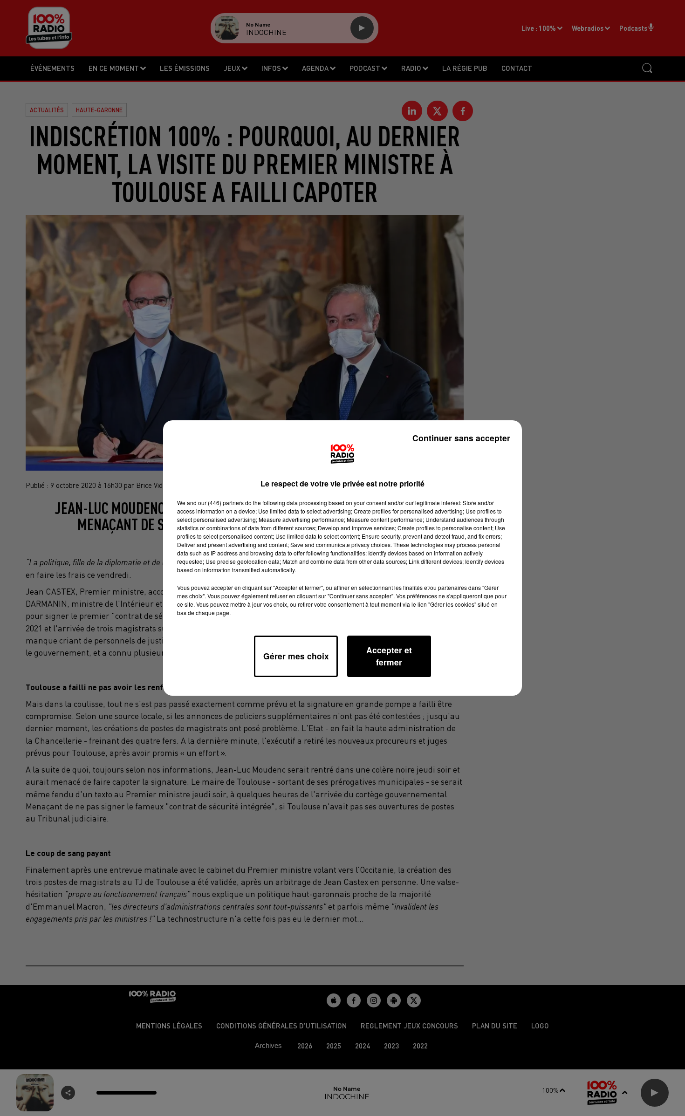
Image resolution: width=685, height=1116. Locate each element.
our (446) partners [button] (221, 503)
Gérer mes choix (296, 656)
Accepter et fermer (389, 656)
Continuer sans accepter (461, 438)
